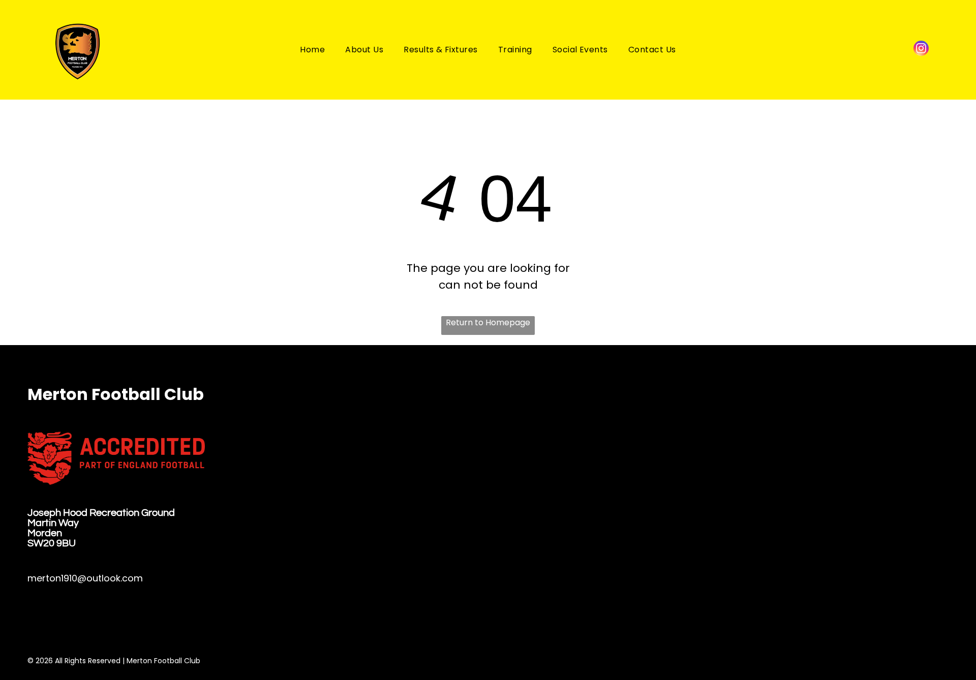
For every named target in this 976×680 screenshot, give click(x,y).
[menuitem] (312, 49)
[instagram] (921, 49)
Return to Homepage (488, 322)
